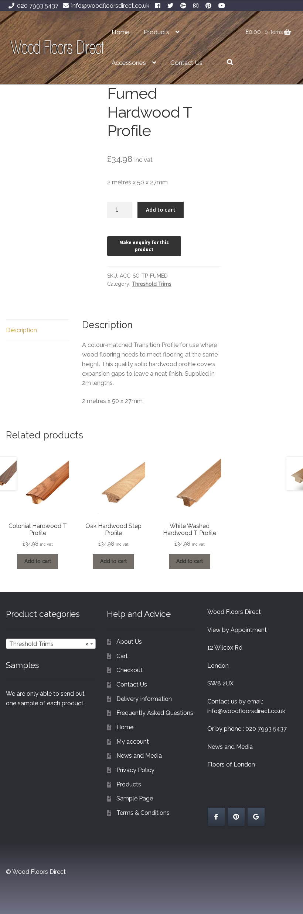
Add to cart (161, 209)
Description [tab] (21, 330)
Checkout (129, 670)
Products (156, 32)
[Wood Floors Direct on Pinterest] (236, 816)
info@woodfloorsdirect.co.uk (110, 5)
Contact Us (186, 62)
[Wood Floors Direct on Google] (256, 816)
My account (132, 741)
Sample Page (134, 798)
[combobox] (51, 644)
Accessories (129, 62)
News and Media (139, 755)
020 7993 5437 (37, 5)
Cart (122, 656)
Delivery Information (144, 698)
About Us (129, 641)
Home (121, 32)
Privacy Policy (135, 770)
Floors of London (231, 764)
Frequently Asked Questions (154, 712)
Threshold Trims (151, 284)
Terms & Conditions (143, 812)
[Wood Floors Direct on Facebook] (216, 816)
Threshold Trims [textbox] (48, 643)
